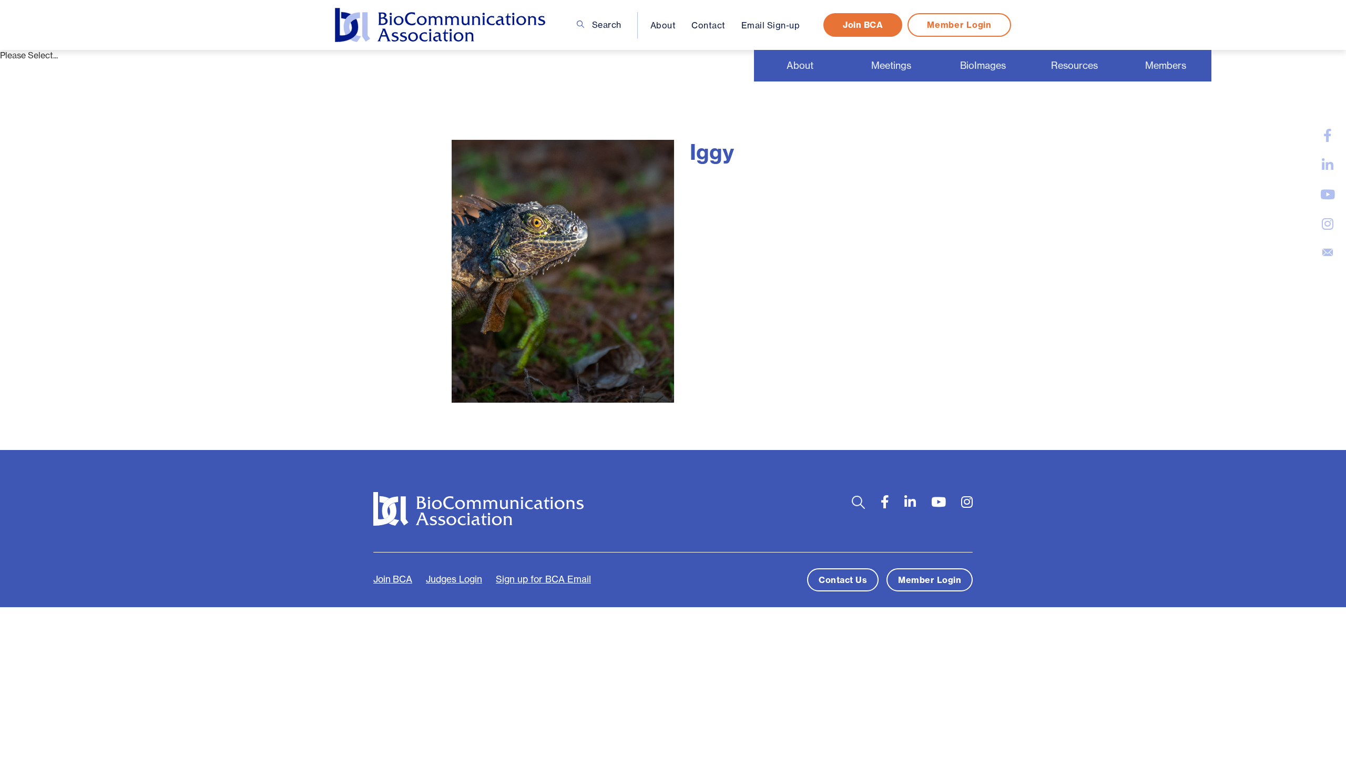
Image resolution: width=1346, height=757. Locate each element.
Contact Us (843, 580)
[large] (1327, 135)
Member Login (959, 24)
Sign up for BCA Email (543, 579)
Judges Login (454, 579)
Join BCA (863, 24)
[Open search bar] (858, 502)
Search (605, 24)
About (663, 25)
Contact (708, 25)
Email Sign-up (770, 25)
